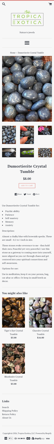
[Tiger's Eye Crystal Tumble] (13, 312)
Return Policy (9, 414)
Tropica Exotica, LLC (26, 433)
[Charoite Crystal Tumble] (40, 312)
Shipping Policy (10, 410)
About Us (6, 417)
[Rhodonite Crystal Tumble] (13, 359)
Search (5, 407)
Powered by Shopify (43, 433)
